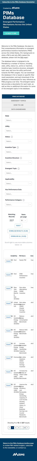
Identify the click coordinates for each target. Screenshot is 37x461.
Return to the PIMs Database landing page (18, 443)
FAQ (21, 57)
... (21, 428)
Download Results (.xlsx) (18, 231)
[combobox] (6, 120)
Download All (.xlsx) (18, 236)
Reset (18, 225)
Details (8, 261)
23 (25, 428)
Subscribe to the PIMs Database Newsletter (18, 2)
